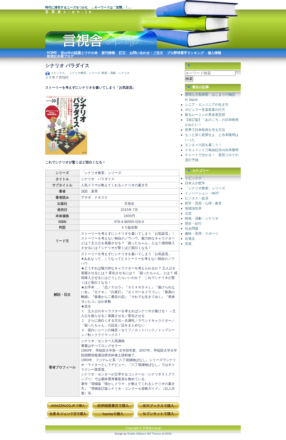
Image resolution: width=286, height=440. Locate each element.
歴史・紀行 (193, 223)
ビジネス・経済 (196, 198)
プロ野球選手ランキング (185, 52)
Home (52, 52)
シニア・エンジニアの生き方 (206, 105)
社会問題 (191, 228)
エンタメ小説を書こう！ (203, 145)
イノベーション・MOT (202, 193)
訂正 (122, 52)
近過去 (190, 239)
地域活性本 (193, 208)
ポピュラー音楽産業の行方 (205, 110)
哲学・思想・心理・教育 (203, 203)
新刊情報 (108, 52)
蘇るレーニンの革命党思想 (205, 115)
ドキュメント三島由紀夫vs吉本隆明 (212, 150)
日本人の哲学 (195, 183)
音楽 (188, 244)
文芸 (188, 213)
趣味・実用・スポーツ (201, 234)
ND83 (168, 433)
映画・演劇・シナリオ (116, 72)
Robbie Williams (136, 433)
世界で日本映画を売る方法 (205, 130)
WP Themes (154, 433)
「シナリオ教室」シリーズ (83, 72)
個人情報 (214, 52)
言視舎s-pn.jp (69, 12)
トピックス (58, 72)
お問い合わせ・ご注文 (146, 52)
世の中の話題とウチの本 (79, 52)
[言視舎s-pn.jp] (101, 48)
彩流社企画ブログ (60, 55)
